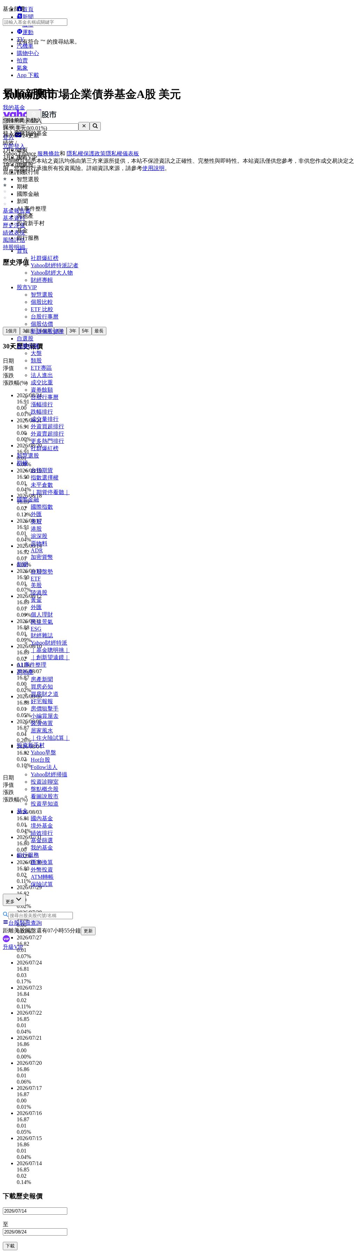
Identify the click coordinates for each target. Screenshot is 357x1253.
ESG (36, 629)
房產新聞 (42, 679)
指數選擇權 (45, 478)
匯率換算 (42, 862)
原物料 (39, 543)
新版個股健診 (47, 331)
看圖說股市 (45, 796)
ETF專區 (41, 368)
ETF (36, 579)
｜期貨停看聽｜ (50, 492)
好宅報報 (42, 701)
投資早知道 (45, 804)
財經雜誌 (42, 635)
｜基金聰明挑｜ (50, 650)
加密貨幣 (42, 557)
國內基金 (42, 818)
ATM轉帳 (42, 877)
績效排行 (42, 833)
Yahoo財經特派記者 (54, 265)
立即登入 (14, 146)
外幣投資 (42, 870)
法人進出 (42, 375)
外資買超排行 (47, 426)
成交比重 (42, 382)
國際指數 (42, 507)
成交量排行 (45, 419)
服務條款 (48, 153)
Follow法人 (44, 767)
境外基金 (42, 826)
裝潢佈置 (42, 723)
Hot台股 (40, 760)
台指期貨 (42, 470)
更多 (10, 901)
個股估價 (42, 324)
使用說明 (153, 168)
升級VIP (13, 947)
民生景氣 (42, 622)
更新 (88, 930)
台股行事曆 (45, 317)
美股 (36, 521)
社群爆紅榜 (45, 258)
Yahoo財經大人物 (52, 273)
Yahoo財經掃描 (49, 774)
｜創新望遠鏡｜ (50, 657)
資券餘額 (42, 390)
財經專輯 (42, 280)
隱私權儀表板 (122, 153)
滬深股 (39, 536)
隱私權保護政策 (86, 153)
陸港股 (39, 592)
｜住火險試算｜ (50, 738)
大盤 (36, 353)
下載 (10, 1245)
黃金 (36, 600)
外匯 (36, 514)
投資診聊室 (45, 782)
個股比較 (42, 302)
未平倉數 (42, 485)
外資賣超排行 (47, 434)
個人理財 (42, 614)
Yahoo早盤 (43, 752)
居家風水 (42, 730)
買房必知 (42, 687)
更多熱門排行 (47, 441)
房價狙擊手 (45, 709)
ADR (37, 550)
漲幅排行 (42, 404)
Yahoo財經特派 (49, 643)
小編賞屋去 (45, 716)
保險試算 (42, 884)
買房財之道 (45, 694)
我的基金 (42, 848)
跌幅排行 (42, 412)
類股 (36, 360)
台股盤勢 (42, 572)
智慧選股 (42, 295)
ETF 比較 (42, 309)
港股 (36, 529)
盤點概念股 (45, 789)
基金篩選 (42, 840)
